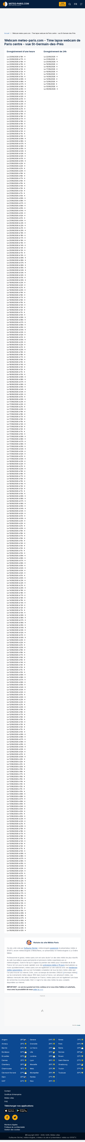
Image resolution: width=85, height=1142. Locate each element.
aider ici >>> (38, 989)
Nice (31, 1081)
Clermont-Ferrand (9, 1073)
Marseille (33, 1064)
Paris (60, 1044)
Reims (60, 1048)
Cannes (5, 1060)
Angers (4, 1040)
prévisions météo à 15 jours (54, 965)
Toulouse (62, 1073)
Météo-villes (9, 1098)
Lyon (32, 1060)
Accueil (6, 33)
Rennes (61, 1052)
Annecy (5, 1044)
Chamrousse (7, 1069)
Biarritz (4, 1048)
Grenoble (33, 1044)
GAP (3, 1081)
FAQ (6, 1101)
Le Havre (33, 1048)
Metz (32, 1069)
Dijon (4, 1077)
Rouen (61, 1056)
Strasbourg (62, 1064)
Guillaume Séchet (30, 948)
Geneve (33, 1040)
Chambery (6, 1064)
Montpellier (34, 1073)
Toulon (61, 1069)
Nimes (60, 1040)
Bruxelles (5, 1056)
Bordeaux (5, 1052)
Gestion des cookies (12, 1130)
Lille (31, 1052)
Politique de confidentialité (14, 1127)
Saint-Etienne (63, 1060)
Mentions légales (11, 1125)
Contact (7, 1091)
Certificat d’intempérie (12, 1094)
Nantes (33, 1077)
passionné (54, 948)
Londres (33, 1056)
